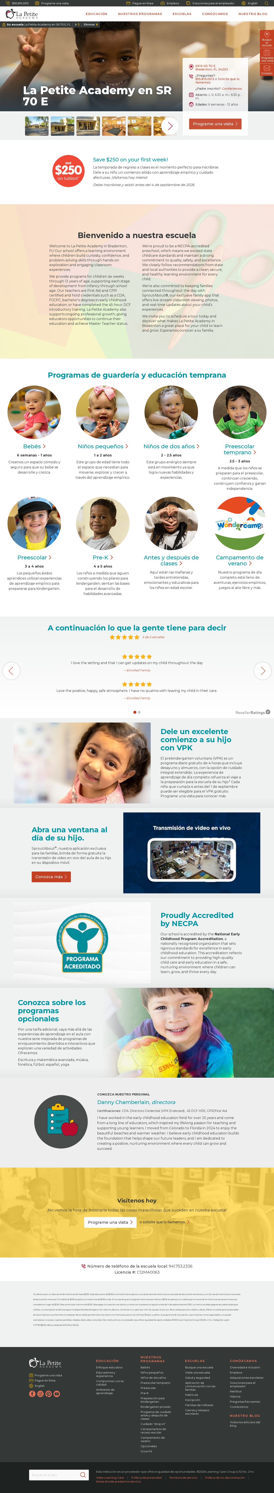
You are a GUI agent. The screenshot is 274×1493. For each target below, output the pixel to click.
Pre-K (145, 1393)
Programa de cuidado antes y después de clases (156, 1415)
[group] (37, 126)
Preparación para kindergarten (153, 1399)
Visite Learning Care (110, 1477)
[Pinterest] (48, 1394)
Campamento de (240, 560)
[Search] (83, 1475)
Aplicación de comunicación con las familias (200, 1386)
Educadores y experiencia (105, 1374)
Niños (101, 446)
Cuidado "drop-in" (153, 1424)
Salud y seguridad (197, 1377)
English (253, 3)
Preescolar (239, 449)
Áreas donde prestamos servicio (118, 1481)
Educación (96, 14)
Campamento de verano (153, 1439)
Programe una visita (55, 3)
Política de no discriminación (225, 1477)
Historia (235, 1396)
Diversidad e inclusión (245, 1367)
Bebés (145, 1367)
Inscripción (192, 1400)
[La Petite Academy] (20, 13)
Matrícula (191, 1394)
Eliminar (89, 24)
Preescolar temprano (155, 1382)
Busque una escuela (199, 1367)
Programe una (213, 124)
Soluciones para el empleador (213, 3)
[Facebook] (32, 1394)
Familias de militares (199, 1405)
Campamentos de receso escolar (153, 1430)
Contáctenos (232, 89)
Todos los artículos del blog (245, 1423)
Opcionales (149, 1446)
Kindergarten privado (156, 1406)
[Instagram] (40, 1394)
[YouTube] (57, 1394)
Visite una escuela (197, 1372)
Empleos (173, 3)
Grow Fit (146, 1451)
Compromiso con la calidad (110, 1382)
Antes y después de (171, 560)
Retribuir (236, 1391)
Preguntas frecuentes (245, 1401)
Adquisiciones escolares (246, 1377)
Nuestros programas (140, 14)
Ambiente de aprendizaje (105, 1391)
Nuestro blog (253, 14)
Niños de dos (169, 446)
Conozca (49, 877)
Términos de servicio (183, 1477)
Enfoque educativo (109, 1367)
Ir (76, 24)
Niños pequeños (152, 1372)
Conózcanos (215, 14)
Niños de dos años (153, 1377)
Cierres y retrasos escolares (197, 1411)
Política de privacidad (146, 1477)
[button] (134, 712)
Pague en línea (143, 3)
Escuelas (182, 14)
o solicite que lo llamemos (162, 1222)
